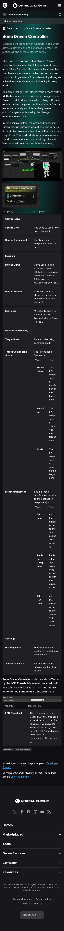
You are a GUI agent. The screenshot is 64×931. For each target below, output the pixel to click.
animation (8, 750)
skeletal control (23, 750)
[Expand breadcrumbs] (22, 28)
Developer (12, 28)
